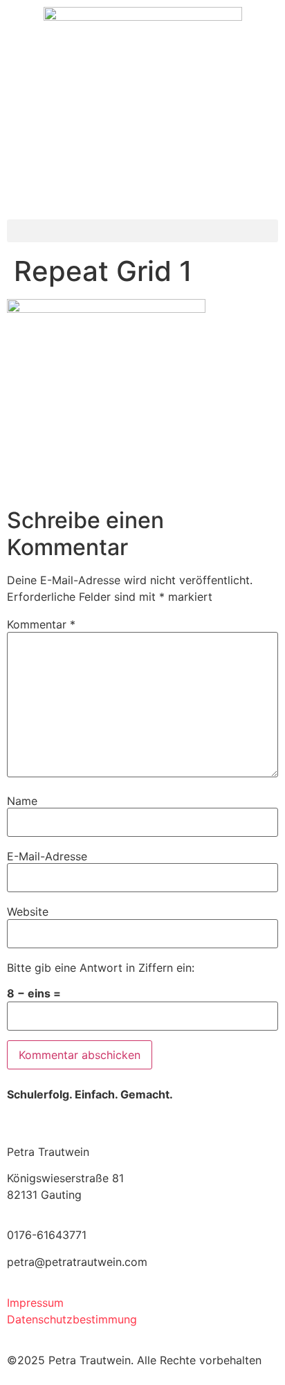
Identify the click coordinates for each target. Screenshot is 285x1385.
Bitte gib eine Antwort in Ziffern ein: (100, 967)
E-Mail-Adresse (47, 856)
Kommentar (41, 624)
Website (27, 911)
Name (22, 800)
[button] (142, 230)
